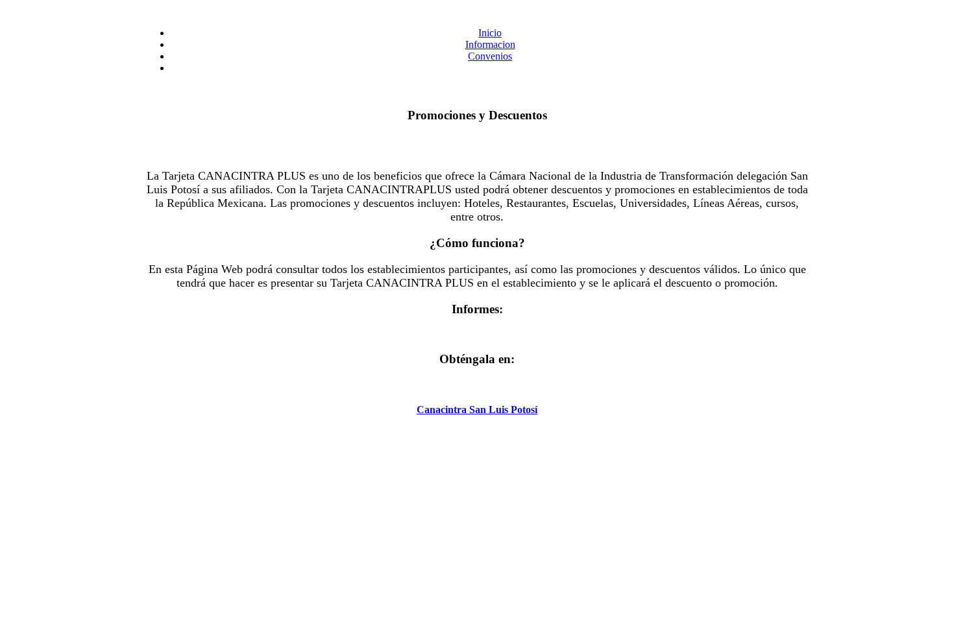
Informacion (490, 44)
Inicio (490, 32)
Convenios (490, 56)
